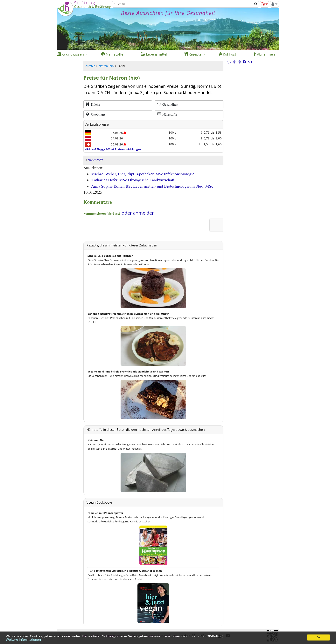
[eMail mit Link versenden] (250, 62)
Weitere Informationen (23, 639)
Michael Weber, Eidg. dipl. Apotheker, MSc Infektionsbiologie (142, 174)
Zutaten (90, 66)
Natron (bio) (106, 66)
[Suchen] (256, 4)
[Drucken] (244, 62)
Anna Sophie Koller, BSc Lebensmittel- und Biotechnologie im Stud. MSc (152, 186)
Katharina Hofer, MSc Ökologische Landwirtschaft (132, 180)
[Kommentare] (229, 62)
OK (318, 637)
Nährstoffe (95, 160)
